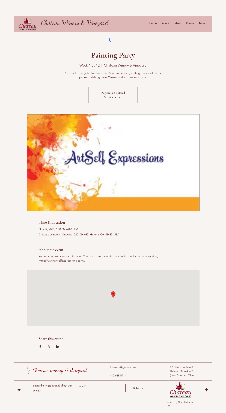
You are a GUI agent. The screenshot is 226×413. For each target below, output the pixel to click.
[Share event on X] (49, 346)
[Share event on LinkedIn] (57, 346)
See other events (113, 97)
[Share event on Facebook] (40, 346)
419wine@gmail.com (123, 367)
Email (82, 386)
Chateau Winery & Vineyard (74, 22)
